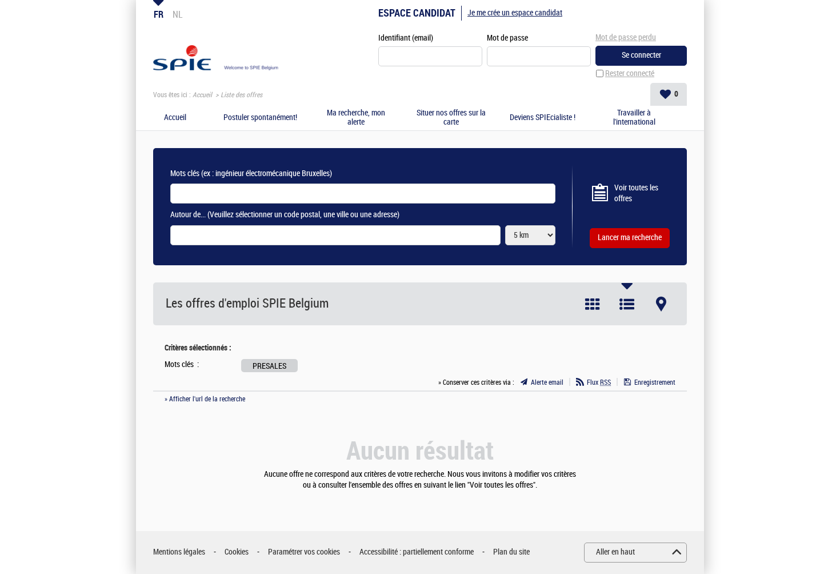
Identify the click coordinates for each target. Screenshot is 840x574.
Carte (661, 304)
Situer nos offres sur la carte (451, 118)
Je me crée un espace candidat (514, 13)
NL (177, 14)
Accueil (202, 95)
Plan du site (511, 552)
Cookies (237, 552)
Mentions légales (179, 552)
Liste (626, 304)
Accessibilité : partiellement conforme (416, 552)
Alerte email (547, 382)
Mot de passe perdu (625, 37)
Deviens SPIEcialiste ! (542, 117)
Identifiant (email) (405, 38)
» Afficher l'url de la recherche (205, 399)
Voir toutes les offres (636, 193)
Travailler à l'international (634, 118)
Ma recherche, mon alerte (356, 118)
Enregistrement (654, 382)
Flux (599, 382)
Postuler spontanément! (260, 117)
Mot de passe (507, 38)
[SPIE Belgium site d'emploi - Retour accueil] (216, 49)
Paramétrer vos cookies (304, 552)
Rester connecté (629, 73)
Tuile (592, 304)
